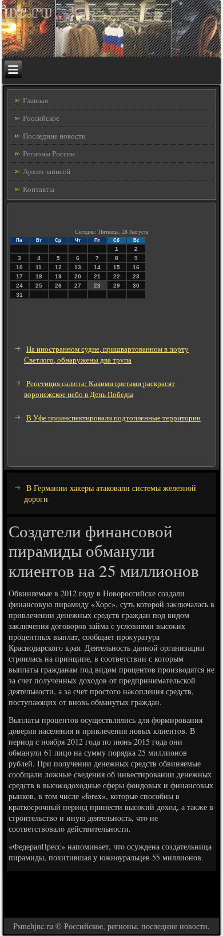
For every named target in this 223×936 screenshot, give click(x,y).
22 (116, 276)
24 (19, 285)
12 (58, 267)
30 (136, 285)
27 (77, 285)
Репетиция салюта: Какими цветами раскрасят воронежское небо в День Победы (99, 388)
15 (116, 267)
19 (58, 276)
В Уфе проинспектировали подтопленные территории (113, 417)
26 (58, 285)
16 (136, 267)
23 (136, 276)
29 (116, 285)
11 (38, 267)
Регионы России (49, 153)
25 (38, 285)
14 (97, 267)
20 (77, 276)
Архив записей (46, 171)
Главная (35, 100)
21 (97, 276)
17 (19, 276)
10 (19, 267)
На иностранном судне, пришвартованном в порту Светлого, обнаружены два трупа (106, 354)
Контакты (38, 189)
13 (77, 267)
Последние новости (54, 136)
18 (38, 276)
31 (19, 295)
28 (97, 285)
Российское (41, 118)
